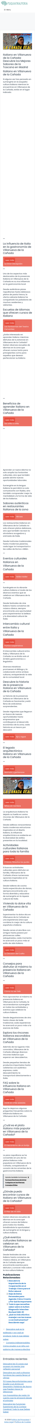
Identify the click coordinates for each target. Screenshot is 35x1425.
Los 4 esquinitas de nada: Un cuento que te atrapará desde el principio (17, 1398)
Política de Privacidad (20, 1419)
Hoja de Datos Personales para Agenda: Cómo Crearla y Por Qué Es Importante (20, 1298)
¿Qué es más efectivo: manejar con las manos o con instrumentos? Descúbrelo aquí (20, 1318)
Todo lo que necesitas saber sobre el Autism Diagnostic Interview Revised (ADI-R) (19, 1308)
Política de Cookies (23, 1422)
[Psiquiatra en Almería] (14, 3)
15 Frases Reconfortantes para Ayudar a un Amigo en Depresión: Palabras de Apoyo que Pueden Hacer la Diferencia (17, 1386)
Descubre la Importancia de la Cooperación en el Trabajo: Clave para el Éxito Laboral (19, 1286)
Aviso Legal (9, 1422)
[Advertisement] (17, 21)
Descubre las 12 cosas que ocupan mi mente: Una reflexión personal (15, 1366)
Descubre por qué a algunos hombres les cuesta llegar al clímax (16, 1375)
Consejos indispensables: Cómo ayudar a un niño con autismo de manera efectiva (16, 1346)
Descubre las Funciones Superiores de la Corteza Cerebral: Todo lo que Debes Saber (16, 1408)
